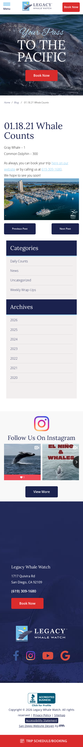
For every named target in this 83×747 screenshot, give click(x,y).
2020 (14, 377)
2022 (14, 358)
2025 (14, 329)
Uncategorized (20, 280)
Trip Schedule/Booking (46, 741)
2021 (14, 368)
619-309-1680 (52, 169)
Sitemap (59, 715)
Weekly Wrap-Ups (23, 290)
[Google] (65, 655)
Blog (16, 102)
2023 (14, 348)
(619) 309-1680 (23, 591)
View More (41, 492)
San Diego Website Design (36, 726)
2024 (14, 339)
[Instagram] (31, 655)
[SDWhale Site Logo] (37, 9)
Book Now (71, 7)
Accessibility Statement (41, 720)
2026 (14, 320)
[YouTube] (48, 655)
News (14, 270)
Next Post (65, 228)
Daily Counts (19, 261)
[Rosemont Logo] (61, 726)
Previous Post (20, 228)
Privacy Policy (42, 715)
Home (7, 102)
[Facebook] (16, 655)
